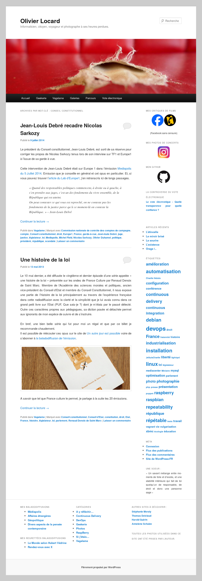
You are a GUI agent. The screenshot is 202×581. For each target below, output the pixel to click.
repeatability (159, 407)
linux (152, 363)
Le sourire (152, 240)
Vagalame (58, 98)
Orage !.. (151, 249)
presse (154, 387)
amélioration (157, 264)
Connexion (152, 446)
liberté (166, 357)
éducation (170, 431)
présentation (168, 386)
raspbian (155, 399)
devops (156, 328)
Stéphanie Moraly (141, 511)
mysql (175, 370)
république (38, 241)
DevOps (81, 520)
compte (24, 234)
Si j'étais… (82, 537)
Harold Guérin (139, 519)
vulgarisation (168, 426)
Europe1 (68, 234)
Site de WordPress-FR (159, 459)
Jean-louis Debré (107, 234)
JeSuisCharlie (153, 357)
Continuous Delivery (88, 516)
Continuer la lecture (34, 221)
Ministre (166, 370)
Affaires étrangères (39, 516)
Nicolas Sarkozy (82, 237)
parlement (61, 420)
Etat (127, 417)
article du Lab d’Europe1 (64, 178)
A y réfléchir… (85, 511)
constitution (111, 417)
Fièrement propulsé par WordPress (101, 567)
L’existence (152, 244)
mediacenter (153, 370)
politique (117, 237)
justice (24, 237)
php (148, 387)
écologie (158, 431)
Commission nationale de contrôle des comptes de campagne (95, 230)
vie (157, 426)
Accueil (25, 98)
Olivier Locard (40, 20)
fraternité (165, 337)
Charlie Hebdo (153, 278)
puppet (149, 393)
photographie (168, 381)
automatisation (163, 271)
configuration (157, 283)
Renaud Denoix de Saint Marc (85, 420)
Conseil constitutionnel (43, 234)
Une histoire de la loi (45, 259)
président (25, 241)
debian (153, 319)
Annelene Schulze (142, 524)
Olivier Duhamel (102, 237)
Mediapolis (52, 237)
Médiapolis (34, 511)
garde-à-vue (89, 234)
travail (177, 421)
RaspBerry (82, 532)
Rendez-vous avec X (40, 547)
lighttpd (175, 357)
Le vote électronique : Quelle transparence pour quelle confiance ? (164, 206)
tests (169, 421)
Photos (80, 528)
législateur (35, 237)
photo (151, 381)
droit (59, 234)
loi (43, 237)
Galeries (74, 98)
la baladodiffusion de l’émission (56, 338)
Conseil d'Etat (96, 417)
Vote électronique (112, 98)
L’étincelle (152, 232)
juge (120, 234)
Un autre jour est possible (103, 333)
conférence (153, 288)
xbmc (149, 431)
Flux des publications (159, 450)
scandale (50, 241)
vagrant (150, 426)
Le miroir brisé (155, 236)
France (78, 234)
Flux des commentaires (160, 454)
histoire (33, 420)
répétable (156, 420)
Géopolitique (36, 520)
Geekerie (41, 98)
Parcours (91, 98)
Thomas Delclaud (141, 515)
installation (159, 350)
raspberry (164, 393)
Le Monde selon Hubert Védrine (47, 543)
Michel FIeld (65, 237)
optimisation (155, 375)
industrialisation (161, 343)
